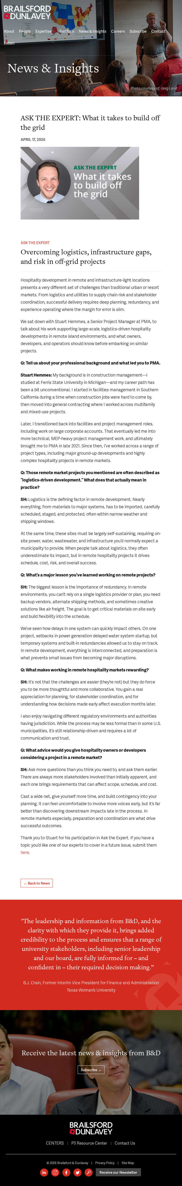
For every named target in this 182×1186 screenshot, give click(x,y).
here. (25, 852)
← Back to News (37, 883)
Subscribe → (91, 1069)
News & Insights (92, 31)
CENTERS (55, 1143)
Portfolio (66, 31)
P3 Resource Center (89, 1143)
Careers (118, 31)
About (9, 31)
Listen (9, 43)
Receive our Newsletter (118, 1172)
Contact (158, 31)
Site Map (128, 1162)
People (25, 31)
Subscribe (138, 31)
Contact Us (125, 1143)
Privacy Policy (104, 1162)
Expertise (44, 31)
